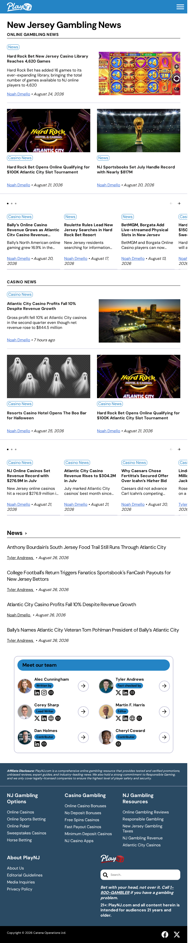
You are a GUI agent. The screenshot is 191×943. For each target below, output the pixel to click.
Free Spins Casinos (82, 819)
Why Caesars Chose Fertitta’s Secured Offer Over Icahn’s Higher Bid (144, 475)
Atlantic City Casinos (142, 845)
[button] (180, 7)
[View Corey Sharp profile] (83, 711)
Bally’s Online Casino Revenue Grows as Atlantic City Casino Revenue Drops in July (33, 229)
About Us (15, 868)
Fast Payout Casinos (83, 826)
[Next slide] (179, 203)
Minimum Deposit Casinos (88, 833)
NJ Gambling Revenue (143, 838)
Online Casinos (20, 812)
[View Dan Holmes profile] (83, 737)
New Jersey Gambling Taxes (142, 829)
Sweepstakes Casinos (26, 833)
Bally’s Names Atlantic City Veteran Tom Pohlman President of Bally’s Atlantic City (93, 630)
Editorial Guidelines (25, 875)
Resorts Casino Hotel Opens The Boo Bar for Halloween (47, 416)
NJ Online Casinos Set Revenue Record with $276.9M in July (28, 475)
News (13, 47)
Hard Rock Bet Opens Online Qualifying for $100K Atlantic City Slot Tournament (48, 170)
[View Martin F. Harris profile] (164, 711)
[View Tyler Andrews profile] (164, 686)
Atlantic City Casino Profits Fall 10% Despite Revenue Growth (41, 306)
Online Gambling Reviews (146, 812)
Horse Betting (19, 840)
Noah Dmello (18, 94)
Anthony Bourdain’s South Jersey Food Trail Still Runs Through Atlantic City (86, 547)
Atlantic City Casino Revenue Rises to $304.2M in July (90, 475)
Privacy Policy (19, 889)
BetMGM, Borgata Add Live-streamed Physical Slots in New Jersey (144, 229)
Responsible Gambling (143, 819)
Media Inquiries (21, 882)
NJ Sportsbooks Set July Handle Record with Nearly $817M (136, 170)
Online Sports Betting (26, 819)
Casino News (20, 157)
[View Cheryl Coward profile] (164, 737)
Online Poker (18, 826)
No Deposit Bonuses (83, 812)
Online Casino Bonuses (85, 805)
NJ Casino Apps (79, 840)
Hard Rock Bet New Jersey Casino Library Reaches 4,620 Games (47, 59)
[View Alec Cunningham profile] (83, 686)
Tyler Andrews (20, 557)
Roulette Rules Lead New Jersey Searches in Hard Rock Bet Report (88, 229)
